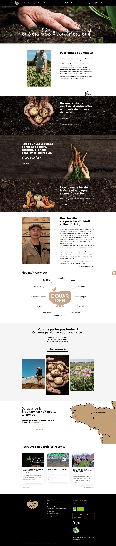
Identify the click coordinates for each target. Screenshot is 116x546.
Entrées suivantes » (89, 487)
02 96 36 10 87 (50, 511)
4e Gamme (45, 3)
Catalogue (64, 118)
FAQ (72, 3)
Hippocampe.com (51, 543)
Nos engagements (57, 349)
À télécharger (87, 3)
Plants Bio (27, 3)
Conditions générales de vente (80, 500)
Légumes (26, 163)
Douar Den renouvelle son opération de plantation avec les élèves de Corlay (82, 470)
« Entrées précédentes (27, 487)
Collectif (66, 3)
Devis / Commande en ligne (70, 124)
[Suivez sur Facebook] (48, 516)
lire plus (25, 481)
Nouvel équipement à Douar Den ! (57, 469)
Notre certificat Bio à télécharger (81, 516)
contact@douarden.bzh (53, 513)
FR (97, 3)
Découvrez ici (39, 429)
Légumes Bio (36, 3)
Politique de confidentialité (79, 504)
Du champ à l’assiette (55, 3)
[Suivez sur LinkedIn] (51, 516)
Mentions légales (77, 502)
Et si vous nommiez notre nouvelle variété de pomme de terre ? (33, 470)
